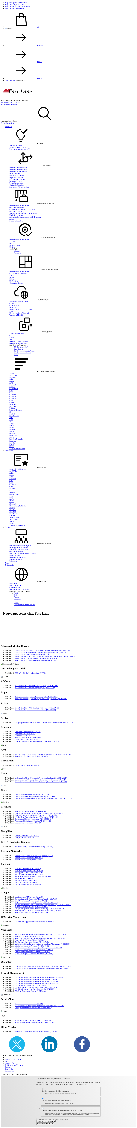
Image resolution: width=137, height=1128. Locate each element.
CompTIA (12, 398)
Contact (17, 102)
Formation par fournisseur (18, 167)
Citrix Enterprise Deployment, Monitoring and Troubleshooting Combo (43, 798)
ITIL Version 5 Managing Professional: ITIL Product (36, 981)
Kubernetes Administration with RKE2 (33, 1020)
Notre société (9, 565)
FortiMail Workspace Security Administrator (33, 876)
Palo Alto (12, 512)
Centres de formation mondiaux (24, 605)
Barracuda (12, 385)
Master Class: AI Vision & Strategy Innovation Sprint (36, 658)
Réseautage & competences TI (19, 149)
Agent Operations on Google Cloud (31, 901)
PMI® (11, 279)
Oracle (11, 437)
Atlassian (17, 251)
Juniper (11, 423)
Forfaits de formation (16, 177)
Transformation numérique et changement (23, 213)
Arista (11, 379)
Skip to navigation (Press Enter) (16, 3)
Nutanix (12, 429)
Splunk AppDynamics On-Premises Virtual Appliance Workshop (41, 782)
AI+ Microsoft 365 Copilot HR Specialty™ (35, 688)
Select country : (10, 80)
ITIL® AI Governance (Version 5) (31, 991)
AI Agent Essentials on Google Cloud (31, 907)
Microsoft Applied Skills (17, 506)
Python (11, 337)
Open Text (13, 435)
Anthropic (12, 377)
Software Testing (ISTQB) (18, 343)
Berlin (16, 595)
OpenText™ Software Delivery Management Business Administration (42, 968)
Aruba (11, 381)
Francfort (17, 597)
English (39, 78)
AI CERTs (13, 375)
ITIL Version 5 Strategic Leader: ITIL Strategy (34, 985)
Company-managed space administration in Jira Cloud (37, 741)
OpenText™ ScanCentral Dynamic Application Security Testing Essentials (43, 966)
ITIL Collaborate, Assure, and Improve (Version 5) (36, 987)
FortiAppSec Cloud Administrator (30, 873)
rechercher (4, 121)
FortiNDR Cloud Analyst (28, 884)
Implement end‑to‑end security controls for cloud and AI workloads (42, 944)
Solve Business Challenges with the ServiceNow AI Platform (40, 1006)
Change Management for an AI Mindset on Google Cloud (39, 909)
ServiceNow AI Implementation (29, 1004)
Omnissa (12, 433)
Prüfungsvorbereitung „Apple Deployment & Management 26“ (41, 699)
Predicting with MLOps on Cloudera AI (33, 821)
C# (10, 335)
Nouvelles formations (16, 175)
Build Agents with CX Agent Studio (31, 912)
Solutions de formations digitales (20, 546)
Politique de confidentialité (14, 1065)
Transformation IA (15, 145)
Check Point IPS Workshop (27, 765)
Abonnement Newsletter (9, 104)
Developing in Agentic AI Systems (32, 942)
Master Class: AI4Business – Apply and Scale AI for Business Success (42, 651)
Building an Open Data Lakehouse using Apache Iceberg (39, 813)
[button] (20, 80)
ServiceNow (18, 253)
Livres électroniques (16, 183)
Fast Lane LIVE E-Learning (19, 187)
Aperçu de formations (16, 333)
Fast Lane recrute (15, 585)
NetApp (12, 427)
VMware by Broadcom (17, 449)
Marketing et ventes (16, 215)
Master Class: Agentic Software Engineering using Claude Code (40, 652)
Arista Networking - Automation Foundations (35, 710)
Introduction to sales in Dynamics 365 (32, 946)
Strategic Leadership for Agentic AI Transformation (36, 899)
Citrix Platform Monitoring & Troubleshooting (35, 796)
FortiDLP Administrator (28, 869)
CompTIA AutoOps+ (27, 836)
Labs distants (13, 561)
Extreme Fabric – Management (28, 860)
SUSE (11, 447)
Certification (9, 451)
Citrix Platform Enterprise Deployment (32, 795)
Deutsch (40, 45)
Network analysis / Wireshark (19, 313)
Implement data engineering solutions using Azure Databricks (40, 934)
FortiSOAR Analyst (27, 882)
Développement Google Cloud (24, 351)
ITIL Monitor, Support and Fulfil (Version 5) (34, 922)
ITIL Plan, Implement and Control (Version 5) (34, 989)
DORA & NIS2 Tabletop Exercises (30, 673)
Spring (16, 355)
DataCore (12, 404)
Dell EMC (12, 406)
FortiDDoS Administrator (29, 871)
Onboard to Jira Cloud (25, 734)
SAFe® (12, 241)
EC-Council (13, 408)
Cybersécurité (14, 305)
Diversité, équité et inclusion (19, 589)
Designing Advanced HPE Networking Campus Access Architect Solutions (45, 723)
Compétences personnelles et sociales (22, 209)
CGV (7, 1061)
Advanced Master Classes (18, 147)
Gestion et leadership (16, 207)
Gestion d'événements (16, 551)
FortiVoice (24, 878)
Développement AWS (21, 347)
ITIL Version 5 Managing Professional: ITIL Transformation (39, 977)
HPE (11, 418)
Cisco (11, 391)
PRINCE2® (13, 281)
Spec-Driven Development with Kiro (31, 756)
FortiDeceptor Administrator (29, 874)
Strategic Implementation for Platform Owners (33, 1008)
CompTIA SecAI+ (24, 838)
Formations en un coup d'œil (19, 205)
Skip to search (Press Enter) (14, 4)
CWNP (11, 400)
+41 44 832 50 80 (7, 102)
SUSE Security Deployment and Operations (34, 1022)
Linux (11, 311)
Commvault (13, 396)
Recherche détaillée (7, 123)
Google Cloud (14, 416)
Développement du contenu (18, 547)
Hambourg (17, 599)
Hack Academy (14, 555)
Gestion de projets (15, 211)
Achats (11, 219)
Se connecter (9, 1071)
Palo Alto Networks (16, 439)
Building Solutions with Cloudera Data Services (36, 815)
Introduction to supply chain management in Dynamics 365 (39, 948)
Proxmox (12, 441)
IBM (11, 420)
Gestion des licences (16, 283)
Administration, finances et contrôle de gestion (25, 217)
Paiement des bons (15, 181)
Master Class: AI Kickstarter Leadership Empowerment (37, 660)
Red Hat (12, 443)
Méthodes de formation (17, 179)
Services (8, 527)
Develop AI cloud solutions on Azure (32, 952)
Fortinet (12, 414)
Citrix (11, 393)
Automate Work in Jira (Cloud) (28, 737)
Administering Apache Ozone (30, 811)
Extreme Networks (15, 410)
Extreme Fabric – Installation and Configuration (34, 856)
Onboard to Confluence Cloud (28, 732)
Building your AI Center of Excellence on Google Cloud (38, 910)
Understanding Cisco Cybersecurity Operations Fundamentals (41, 778)
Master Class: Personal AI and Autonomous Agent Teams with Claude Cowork (45, 656)
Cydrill (11, 402)
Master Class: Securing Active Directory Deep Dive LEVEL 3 (41, 938)
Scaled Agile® (14, 517)
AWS (11, 383)
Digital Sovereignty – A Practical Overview (34, 954)
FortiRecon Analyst (28, 880)
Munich (16, 601)
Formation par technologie (18, 169)
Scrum (11, 243)
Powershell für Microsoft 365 (30, 940)
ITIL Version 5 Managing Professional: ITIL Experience (37, 983)
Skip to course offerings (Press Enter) (17, 6)
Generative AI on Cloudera (28, 823)
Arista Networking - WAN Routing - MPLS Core (37, 708)
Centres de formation (16, 185)
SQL (11, 339)
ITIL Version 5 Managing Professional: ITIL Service (36, 979)
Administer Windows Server (29, 936)
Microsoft (12, 425)
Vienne (16, 603)
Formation (8, 127)
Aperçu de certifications (17, 469)
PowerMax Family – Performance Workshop (34, 847)
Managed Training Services (18, 549)
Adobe (11, 373)
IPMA (11, 275)
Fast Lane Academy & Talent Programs (22, 553)
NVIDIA (12, 431)
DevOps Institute (15, 245)
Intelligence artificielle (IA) (18, 301)
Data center (13, 307)
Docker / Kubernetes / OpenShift (20, 309)
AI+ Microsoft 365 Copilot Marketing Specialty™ (36, 686)
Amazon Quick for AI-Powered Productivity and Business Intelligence (43, 754)
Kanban (12, 247)
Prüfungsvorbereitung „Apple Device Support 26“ (36, 697)
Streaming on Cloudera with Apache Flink (34, 819)
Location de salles (15, 559)
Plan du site (9, 1069)
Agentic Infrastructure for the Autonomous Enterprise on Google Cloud (43, 905)
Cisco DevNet (18, 349)
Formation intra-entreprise (18, 171)
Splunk (11, 445)
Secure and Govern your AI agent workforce (34, 950)
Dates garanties (14, 173)
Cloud (11, 303)
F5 (10, 412)
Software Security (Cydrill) (18, 341)
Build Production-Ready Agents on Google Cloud (36, 903)
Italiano (39, 62)
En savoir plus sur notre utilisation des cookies (52, 1119)
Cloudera (12, 394)
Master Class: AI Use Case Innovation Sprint (33, 654)
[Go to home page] (17, 99)
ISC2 (11, 422)
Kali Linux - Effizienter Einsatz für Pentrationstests (36, 1031)
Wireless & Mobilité (16, 315)
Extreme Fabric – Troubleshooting (29, 858)
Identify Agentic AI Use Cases (29, 897)
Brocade (12, 387)
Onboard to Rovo (23, 736)
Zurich (16, 593)
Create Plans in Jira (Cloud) (27, 739)
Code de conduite (15, 587)
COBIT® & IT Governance (18, 273)
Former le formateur (16, 221)
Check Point (13, 389)
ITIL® (11, 277)
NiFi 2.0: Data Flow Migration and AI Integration (36, 817)
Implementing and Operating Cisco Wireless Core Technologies (40, 780)
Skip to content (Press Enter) (14, 8)
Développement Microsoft (22, 353)
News (7, 563)
